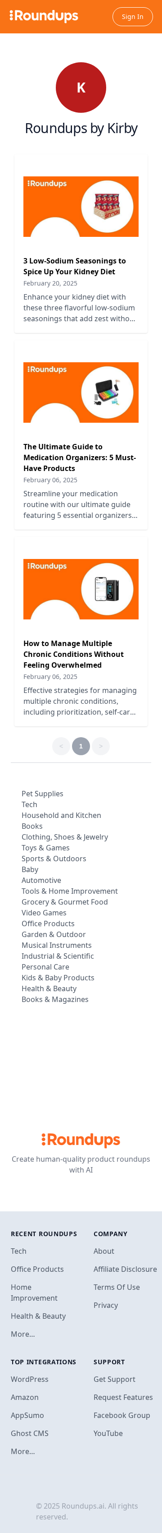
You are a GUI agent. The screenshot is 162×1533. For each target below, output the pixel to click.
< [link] (61, 746)
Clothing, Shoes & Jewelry (65, 837)
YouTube (108, 1433)
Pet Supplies (42, 794)
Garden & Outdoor (54, 934)
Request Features (123, 1397)
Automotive (41, 880)
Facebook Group (122, 1415)
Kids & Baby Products (58, 978)
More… (23, 1334)
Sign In (133, 16)
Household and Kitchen (61, 815)
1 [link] (81, 746)
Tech (29, 804)
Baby (30, 869)
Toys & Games (46, 848)
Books (32, 826)
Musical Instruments (57, 945)
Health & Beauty (49, 988)
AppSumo (27, 1415)
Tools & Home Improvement (70, 891)
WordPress (30, 1379)
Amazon (25, 1397)
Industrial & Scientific (58, 956)
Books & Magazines (55, 999)
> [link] (101, 746)
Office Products (48, 923)
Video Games (44, 913)
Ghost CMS (30, 1433)
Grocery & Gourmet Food (65, 902)
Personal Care (45, 967)
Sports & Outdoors (54, 858)
